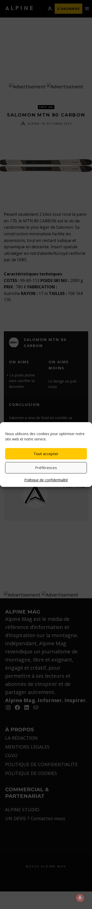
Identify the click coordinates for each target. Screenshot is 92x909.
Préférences (46, 467)
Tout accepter (46, 453)
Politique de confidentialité (46, 479)
